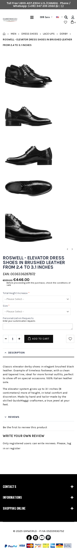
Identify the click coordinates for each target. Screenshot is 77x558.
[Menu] (32, 17)
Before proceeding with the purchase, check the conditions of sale (38, 284)
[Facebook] (29, 538)
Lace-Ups (49, 33)
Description (16, 352)
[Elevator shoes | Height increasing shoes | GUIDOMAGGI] (8, 20)
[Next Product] (72, 249)
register (15, 448)
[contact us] (62, 6)
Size (6, 305)
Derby (64, 33)
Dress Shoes (29, 33)
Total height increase (16, 293)
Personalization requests (18, 318)
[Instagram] (35, 538)
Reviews (13, 417)
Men (13, 33)
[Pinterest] (48, 538)
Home (4, 34)
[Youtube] (42, 538)
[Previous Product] (67, 249)
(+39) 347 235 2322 (41, 6)
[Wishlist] (65, 22)
